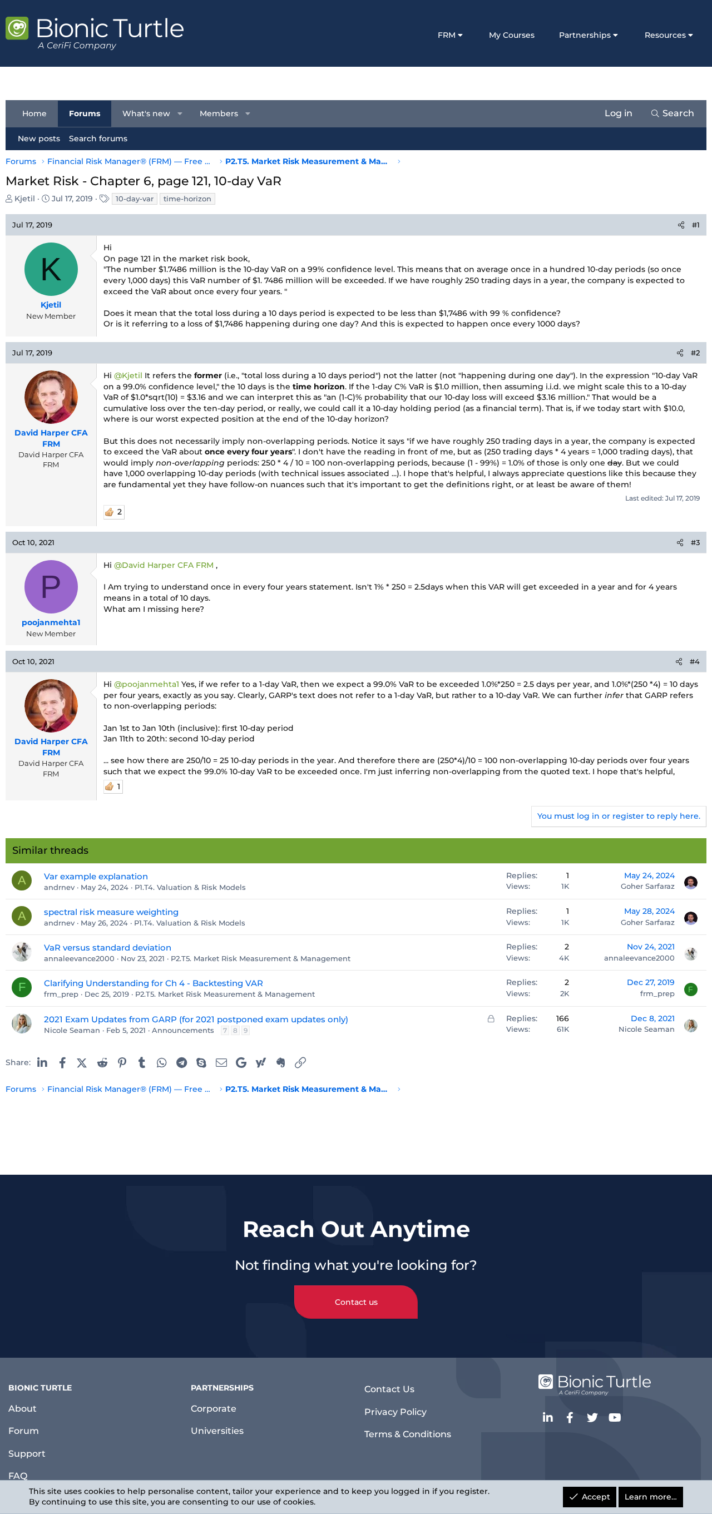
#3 (695, 542)
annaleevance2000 (79, 958)
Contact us (356, 1302)
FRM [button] (447, 35)
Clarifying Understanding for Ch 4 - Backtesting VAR (153, 983)
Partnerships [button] (585, 35)
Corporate (213, 1408)
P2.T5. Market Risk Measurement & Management (260, 958)
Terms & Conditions (407, 1434)
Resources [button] (665, 35)
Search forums (98, 138)
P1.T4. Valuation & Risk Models (190, 887)
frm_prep (61, 993)
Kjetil (24, 199)
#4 (695, 661)
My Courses (512, 35)
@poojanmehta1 (146, 684)
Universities (217, 1431)
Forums (84, 113)
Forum (23, 1431)
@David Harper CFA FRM (164, 565)
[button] (180, 113)
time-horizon (187, 198)
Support (27, 1453)
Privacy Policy (395, 1412)
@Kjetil (128, 375)
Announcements (183, 1030)
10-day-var (135, 198)
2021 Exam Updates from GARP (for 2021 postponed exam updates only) (196, 1019)
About (22, 1408)
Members (219, 113)
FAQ (17, 1476)
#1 (696, 224)
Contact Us (389, 1389)
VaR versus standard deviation (107, 947)
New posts (39, 138)
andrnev (59, 887)
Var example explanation (96, 876)
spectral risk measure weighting (111, 912)
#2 (695, 352)
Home (34, 113)
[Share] (681, 224)
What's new (146, 113)
